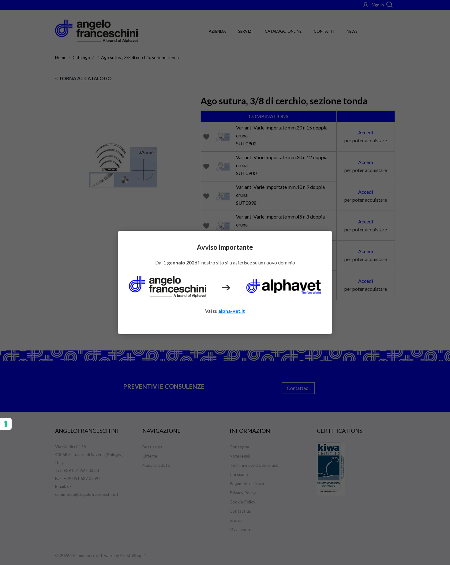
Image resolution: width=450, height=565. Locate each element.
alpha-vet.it (231, 311)
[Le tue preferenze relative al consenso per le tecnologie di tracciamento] (6, 424)
